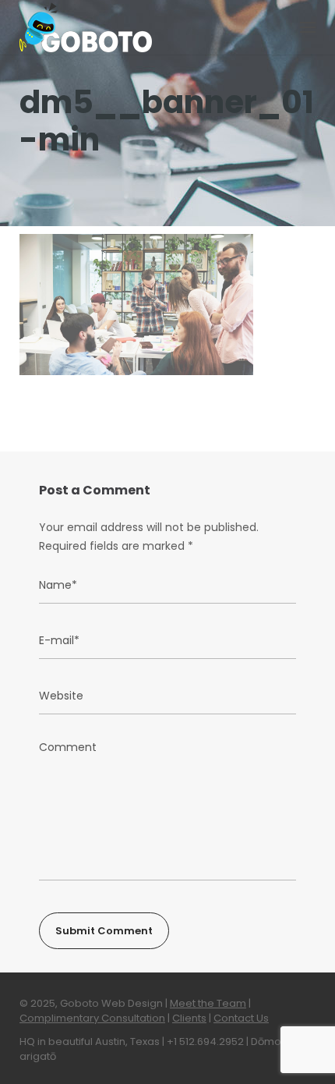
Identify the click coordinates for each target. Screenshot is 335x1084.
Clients (189, 1018)
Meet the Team (208, 1003)
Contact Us (241, 1018)
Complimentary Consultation (92, 1018)
